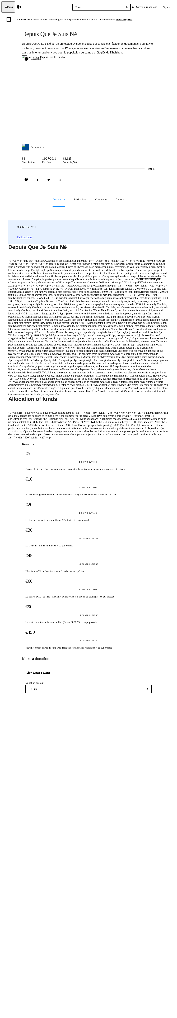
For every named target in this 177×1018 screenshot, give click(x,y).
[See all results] (127, 7)
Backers (120, 199)
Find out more (24, 237)
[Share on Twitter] (48, 180)
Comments (101, 199)
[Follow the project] (26, 180)
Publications (80, 199)
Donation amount (34, 682)
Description (59, 199)
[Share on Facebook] (37, 180)
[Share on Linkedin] (60, 180)
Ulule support (124, 19)
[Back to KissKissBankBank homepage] (19, 7)
